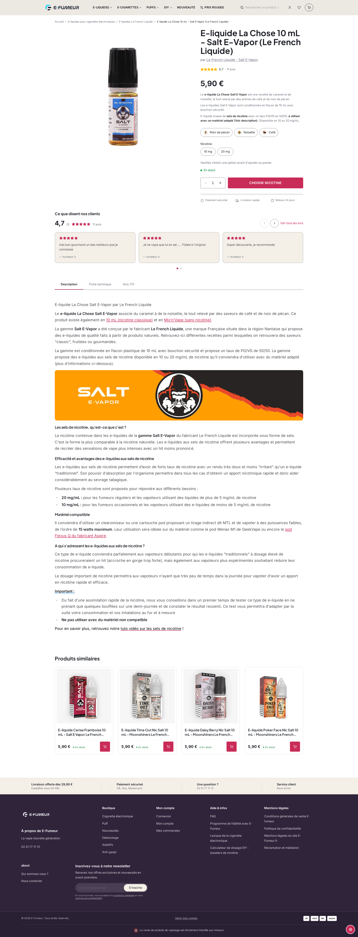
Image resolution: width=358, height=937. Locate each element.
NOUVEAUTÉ (186, 7)
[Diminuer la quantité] (206, 183)
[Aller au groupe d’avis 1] (177, 268)
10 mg (208, 151)
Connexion (163, 816)
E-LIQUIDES (101, 7)
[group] (123, 97)
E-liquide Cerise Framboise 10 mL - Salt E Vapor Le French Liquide (82, 732)
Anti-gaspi (109, 852)
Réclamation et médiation (281, 848)
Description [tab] (69, 284)
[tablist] (179, 284)
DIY (166, 7)
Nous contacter (31, 881)
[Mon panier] (309, 7)
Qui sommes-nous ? (34, 874)
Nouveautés (110, 830)
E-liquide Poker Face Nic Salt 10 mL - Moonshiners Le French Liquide (273, 732)
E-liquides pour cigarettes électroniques (91, 21)
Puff (105, 823)
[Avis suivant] (274, 223)
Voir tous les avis (291, 223)
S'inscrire (135, 887)
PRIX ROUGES (214, 7)
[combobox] (262, 7)
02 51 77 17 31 (30, 847)
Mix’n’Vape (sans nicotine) (187, 320)
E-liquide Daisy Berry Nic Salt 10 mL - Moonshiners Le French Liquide (210, 732)
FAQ (213, 816)
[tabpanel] (179, 466)
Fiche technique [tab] (100, 284)
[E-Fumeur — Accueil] (62, 7)
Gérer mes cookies (186, 918)
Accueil (59, 21)
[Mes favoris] (299, 7)
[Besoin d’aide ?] (350, 929)
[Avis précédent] (264, 223)
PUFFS (151, 7)
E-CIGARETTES (127, 7)
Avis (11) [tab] (128, 284)
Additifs (107, 845)
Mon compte (164, 823)
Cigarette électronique (117, 816)
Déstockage (110, 837)
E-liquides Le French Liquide (136, 21)
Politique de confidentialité (282, 828)
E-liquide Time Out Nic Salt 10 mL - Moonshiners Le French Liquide (144, 732)
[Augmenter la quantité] (220, 183)
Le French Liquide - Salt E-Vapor (232, 60)
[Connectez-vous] (290, 7)
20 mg (225, 151)
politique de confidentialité (88, 898)
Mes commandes (168, 830)
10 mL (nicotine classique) (129, 320)
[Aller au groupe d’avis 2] (181, 268)
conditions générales (124, 895)
